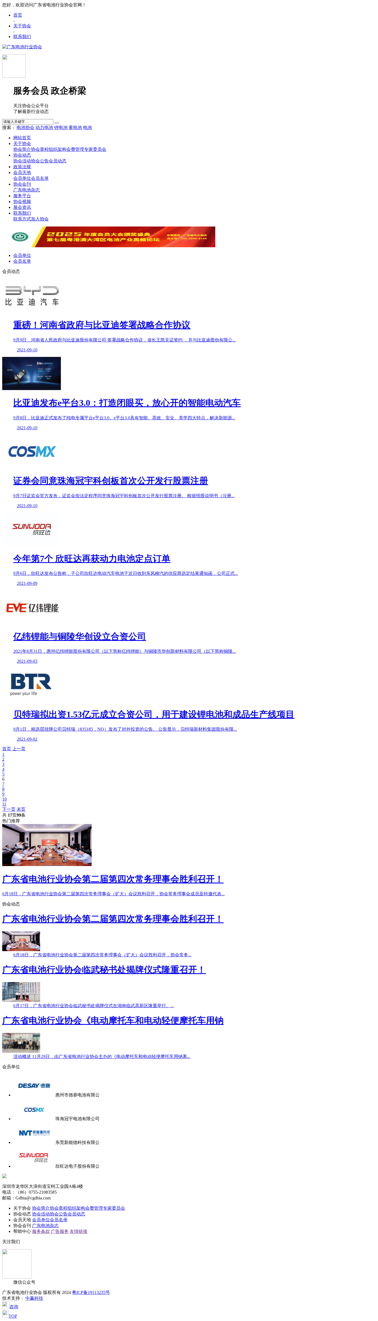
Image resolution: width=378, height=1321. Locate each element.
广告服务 (60, 1231)
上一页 (18, 748)
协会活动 (22, 161)
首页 (17, 15)
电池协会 (25, 127)
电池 (87, 127)
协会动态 (22, 155)
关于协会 (22, 25)
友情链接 (78, 1231)
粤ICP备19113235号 (91, 1292)
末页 (21, 809)
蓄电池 (75, 127)
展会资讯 (22, 207)
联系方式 (22, 219)
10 (4, 799)
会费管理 (75, 149)
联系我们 (22, 36)
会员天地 (22, 172)
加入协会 (40, 219)
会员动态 (57, 161)
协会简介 (22, 149)
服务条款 (41, 1231)
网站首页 (22, 137)
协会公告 (40, 161)
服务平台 (22, 195)
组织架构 (57, 149)
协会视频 (22, 201)
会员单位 (22, 178)
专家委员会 (95, 149)
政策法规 (22, 166)
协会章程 (40, 149)
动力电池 (44, 127)
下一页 (8, 809)
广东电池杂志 (26, 190)
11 (4, 804)
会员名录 (40, 178)
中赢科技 (34, 1298)
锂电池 (61, 127)
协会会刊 (22, 184)
